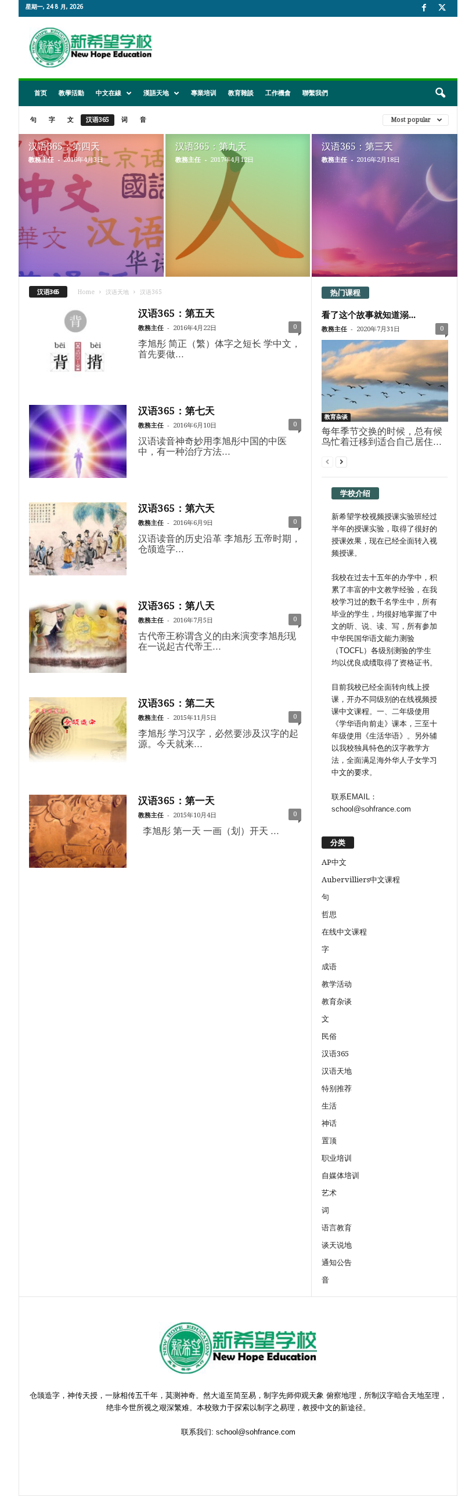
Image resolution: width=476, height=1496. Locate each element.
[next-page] (341, 461)
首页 (40, 93)
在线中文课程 (344, 932)
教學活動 (71, 93)
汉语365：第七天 (176, 410)
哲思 (329, 914)
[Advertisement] (310, 47)
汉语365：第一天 (176, 800)
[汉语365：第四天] (91, 219)
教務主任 (41, 160)
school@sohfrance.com (255, 1432)
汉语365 (97, 120)
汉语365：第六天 (176, 508)
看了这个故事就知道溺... (369, 315)
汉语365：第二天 (176, 703)
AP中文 (334, 862)
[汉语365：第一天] (78, 831)
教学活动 (337, 984)
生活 (329, 1106)
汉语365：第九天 (211, 146)
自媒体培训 (340, 1175)
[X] (442, 8)
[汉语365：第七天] (78, 441)
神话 (329, 1123)
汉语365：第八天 (176, 605)
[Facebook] (424, 8)
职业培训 (337, 1158)
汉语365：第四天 (64, 146)
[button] (440, 93)
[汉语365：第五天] (78, 344)
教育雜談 (241, 93)
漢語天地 (156, 93)
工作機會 (278, 93)
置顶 (329, 1140)
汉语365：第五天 (176, 313)
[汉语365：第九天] (237, 206)
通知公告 (337, 1262)
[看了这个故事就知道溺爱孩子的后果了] (385, 381)
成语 (329, 966)
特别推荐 (337, 1088)
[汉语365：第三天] (384, 219)
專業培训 (204, 93)
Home (86, 292)
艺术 (329, 1193)
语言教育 (337, 1227)
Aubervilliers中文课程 (361, 879)
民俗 (329, 1036)
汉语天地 (117, 292)
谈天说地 (337, 1245)
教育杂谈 (336, 417)
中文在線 (108, 93)
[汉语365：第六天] (78, 538)
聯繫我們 (315, 93)
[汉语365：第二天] (78, 733)
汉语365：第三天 (357, 146)
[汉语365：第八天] (78, 636)
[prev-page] (327, 461)
